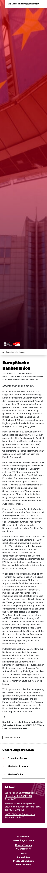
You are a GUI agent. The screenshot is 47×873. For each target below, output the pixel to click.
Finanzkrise (7, 379)
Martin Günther (16, 774)
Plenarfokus (23, 857)
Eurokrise (39, 376)
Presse (23, 853)
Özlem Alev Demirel (18, 758)
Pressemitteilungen (23, 861)
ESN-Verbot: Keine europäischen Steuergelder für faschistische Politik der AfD (22, 806)
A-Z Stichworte (24, 848)
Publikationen (23, 864)
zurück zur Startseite (12, 737)
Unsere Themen (23, 845)
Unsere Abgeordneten (23, 840)
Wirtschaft (33, 379)
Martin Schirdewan (18, 766)
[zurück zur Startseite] (12, 344)
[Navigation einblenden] (43, 3)
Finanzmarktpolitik (21, 379)
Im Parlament (23, 836)
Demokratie (15, 376)
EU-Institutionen (27, 376)
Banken (5, 376)
